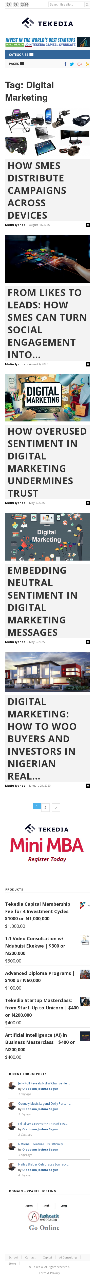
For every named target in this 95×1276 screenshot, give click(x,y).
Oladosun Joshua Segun (40, 1088)
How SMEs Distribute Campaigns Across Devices (37, 190)
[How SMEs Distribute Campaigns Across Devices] (47, 132)
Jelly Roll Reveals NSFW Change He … (44, 1083)
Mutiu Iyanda (15, 225)
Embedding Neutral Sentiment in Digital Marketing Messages (43, 601)
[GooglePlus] (79, 64)
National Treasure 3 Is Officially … (42, 1144)
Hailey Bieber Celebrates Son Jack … (43, 1164)
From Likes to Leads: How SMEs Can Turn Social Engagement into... (47, 323)
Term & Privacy (49, 1273)
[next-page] (56, 807)
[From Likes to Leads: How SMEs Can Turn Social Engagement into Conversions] (47, 259)
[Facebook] (64, 64)
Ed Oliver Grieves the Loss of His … (43, 1124)
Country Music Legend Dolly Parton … (44, 1103)
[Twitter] (71, 64)
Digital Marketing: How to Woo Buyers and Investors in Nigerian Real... (42, 738)
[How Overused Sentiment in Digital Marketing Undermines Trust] (47, 397)
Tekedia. (38, 1267)
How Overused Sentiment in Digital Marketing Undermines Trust (47, 462)
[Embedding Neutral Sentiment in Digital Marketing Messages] (47, 537)
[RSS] (86, 64)
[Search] (87, 4)
